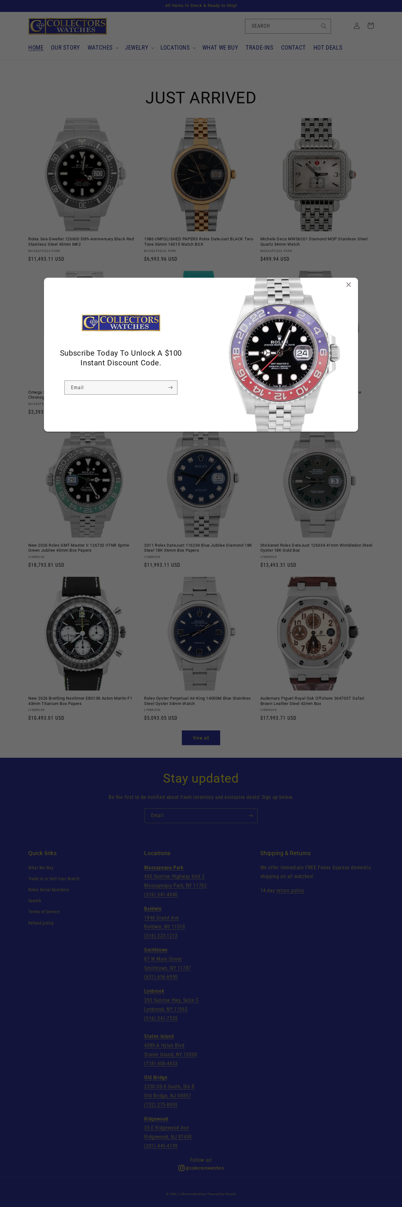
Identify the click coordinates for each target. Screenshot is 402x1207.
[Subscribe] (170, 387)
